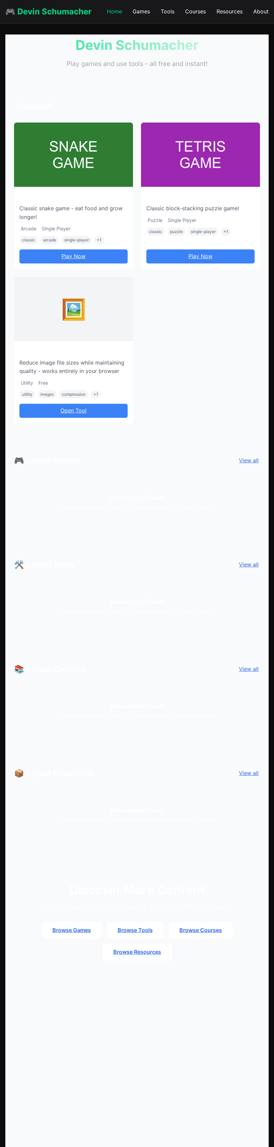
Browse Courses (200, 930)
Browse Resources (137, 951)
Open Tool (73, 410)
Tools (167, 11)
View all (249, 460)
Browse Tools (135, 930)
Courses (195, 11)
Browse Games (71, 930)
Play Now (73, 256)
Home (114, 11)
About (261, 11)
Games (141, 11)
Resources (230, 11)
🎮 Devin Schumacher (48, 11)
